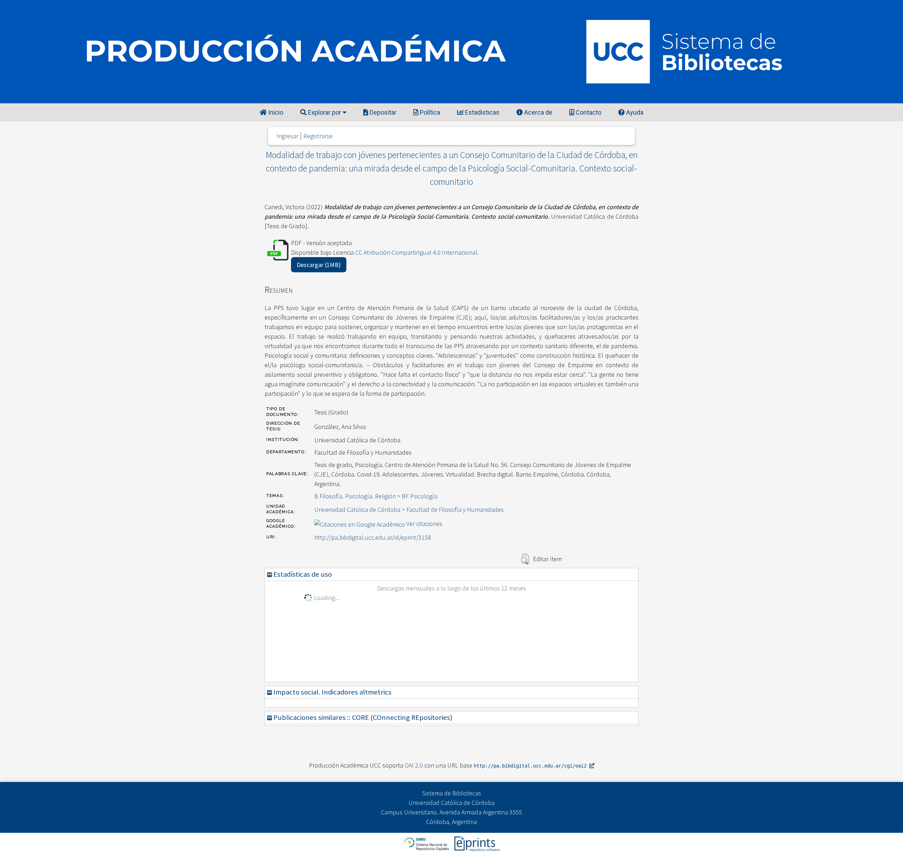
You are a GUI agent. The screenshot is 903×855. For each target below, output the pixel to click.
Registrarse (318, 136)
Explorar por (325, 112)
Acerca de (537, 112)
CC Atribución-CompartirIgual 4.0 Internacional (416, 252)
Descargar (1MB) (319, 265)
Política (429, 112)
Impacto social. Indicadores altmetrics (332, 692)
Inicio (275, 112)
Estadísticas (481, 112)
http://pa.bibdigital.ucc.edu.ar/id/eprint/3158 (372, 537)
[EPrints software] (476, 843)
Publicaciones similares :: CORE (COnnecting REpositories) (362, 717)
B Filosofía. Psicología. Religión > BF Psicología (375, 496)
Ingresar (287, 136)
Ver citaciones (424, 524)
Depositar (382, 112)
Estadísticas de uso (302, 574)
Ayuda (634, 112)
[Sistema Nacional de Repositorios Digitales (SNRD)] (427, 843)
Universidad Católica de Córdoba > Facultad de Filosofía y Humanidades (409, 509)
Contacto (587, 112)
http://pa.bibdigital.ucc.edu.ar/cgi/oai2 (531, 766)
